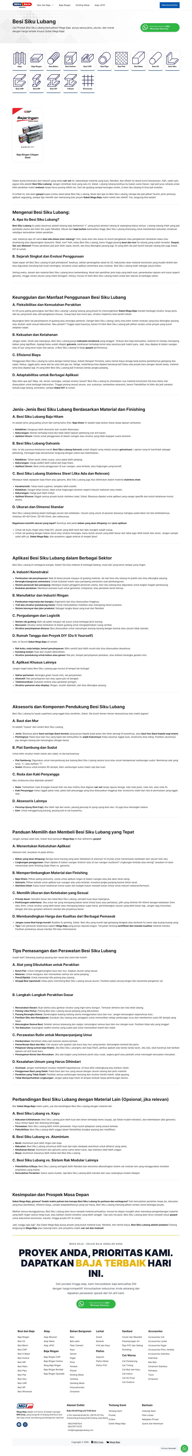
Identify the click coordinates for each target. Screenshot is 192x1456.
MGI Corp (99, 1442)
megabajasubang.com (83, 1430)
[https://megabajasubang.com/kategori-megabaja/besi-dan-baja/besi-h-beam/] (70, 83)
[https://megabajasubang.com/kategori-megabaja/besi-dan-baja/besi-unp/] (19, 83)
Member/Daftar (170, 5)
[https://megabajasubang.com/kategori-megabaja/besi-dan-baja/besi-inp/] (36, 83)
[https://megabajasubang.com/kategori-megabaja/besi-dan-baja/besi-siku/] (172, 60)
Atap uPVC (100, 5)
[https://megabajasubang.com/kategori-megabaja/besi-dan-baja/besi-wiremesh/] (87, 83)
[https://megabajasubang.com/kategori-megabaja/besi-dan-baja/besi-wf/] (53, 83)
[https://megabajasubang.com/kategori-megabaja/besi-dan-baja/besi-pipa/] (104, 60)
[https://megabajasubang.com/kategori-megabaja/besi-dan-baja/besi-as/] (155, 60)
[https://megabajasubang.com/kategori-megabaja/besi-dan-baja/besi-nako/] (138, 60)
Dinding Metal (82, 5)
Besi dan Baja (43, 5)
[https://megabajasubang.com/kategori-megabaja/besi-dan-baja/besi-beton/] (53, 60)
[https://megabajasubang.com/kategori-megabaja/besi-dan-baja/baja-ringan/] (36, 60)
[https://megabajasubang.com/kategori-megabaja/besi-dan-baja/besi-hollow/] (70, 60)
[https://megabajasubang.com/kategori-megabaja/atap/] (19, 60)
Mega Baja (115, 1442)
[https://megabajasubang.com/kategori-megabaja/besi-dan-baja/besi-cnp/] (87, 60)
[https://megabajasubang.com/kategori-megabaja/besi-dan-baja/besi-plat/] (121, 60)
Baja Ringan (65, 5)
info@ (70, 1430)
